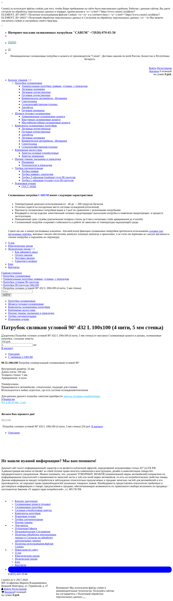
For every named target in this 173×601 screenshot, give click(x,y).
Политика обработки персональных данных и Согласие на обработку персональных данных (35, 537)
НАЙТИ (6, 295)
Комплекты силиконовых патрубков (29, 307)
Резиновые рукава (18, 319)
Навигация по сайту (26, 549)
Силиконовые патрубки (28, 507)
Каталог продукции (26, 501)
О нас (18, 552)
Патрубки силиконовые (21, 300)
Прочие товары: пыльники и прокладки (31, 313)
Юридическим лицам (27, 555)
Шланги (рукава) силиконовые (26, 304)
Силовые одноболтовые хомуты (33, 510)
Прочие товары (24, 522)
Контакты (20, 565)
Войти (152, 68)
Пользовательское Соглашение (32, 531)
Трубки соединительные (22, 316)
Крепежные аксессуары (21, 310)
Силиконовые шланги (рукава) (33, 504)
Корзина (154, 71)
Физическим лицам (26, 558)
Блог (17, 561)
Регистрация (164, 68)
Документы (21, 525)
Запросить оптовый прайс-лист (90, 569)
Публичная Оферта (26, 528)
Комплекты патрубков (28, 513)
